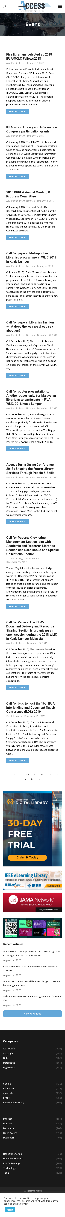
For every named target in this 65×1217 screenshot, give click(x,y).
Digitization (25, 558)
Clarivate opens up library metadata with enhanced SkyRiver (30, 968)
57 (32, 778)
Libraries (30, 200)
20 (34, 774)
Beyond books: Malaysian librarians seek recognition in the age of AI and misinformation (31, 953)
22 (49, 774)
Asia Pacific (12, 63)
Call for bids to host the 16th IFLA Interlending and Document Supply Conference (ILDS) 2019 (31, 708)
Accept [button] (10, 1209)
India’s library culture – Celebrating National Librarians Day (32, 998)
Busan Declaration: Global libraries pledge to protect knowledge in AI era (31, 983)
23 (56, 774)
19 (27, 774)
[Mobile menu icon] (60, 6)
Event (22, 63)
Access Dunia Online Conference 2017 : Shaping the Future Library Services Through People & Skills (30, 469)
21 (42, 774)
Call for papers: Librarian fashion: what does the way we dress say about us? (30, 326)
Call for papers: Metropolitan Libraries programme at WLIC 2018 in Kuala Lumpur (31, 257)
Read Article (16, 111)
